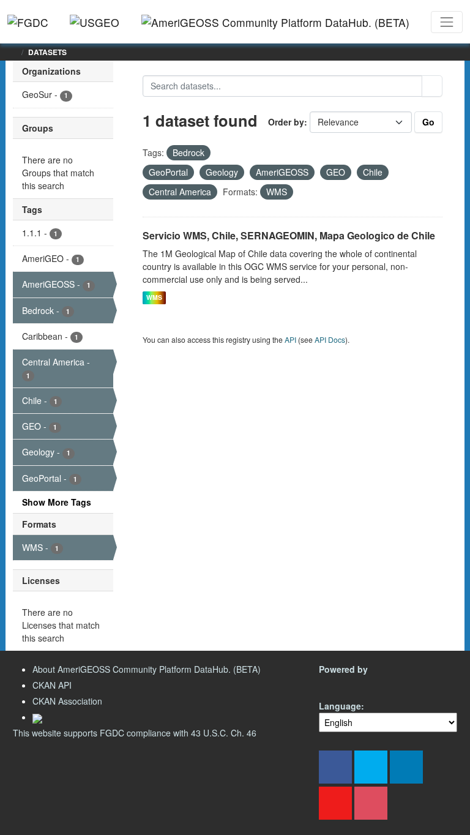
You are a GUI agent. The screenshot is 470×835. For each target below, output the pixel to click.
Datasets (47, 52)
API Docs (330, 339)
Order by (286, 122)
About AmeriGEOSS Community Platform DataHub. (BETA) (146, 669)
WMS (154, 297)
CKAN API (52, 685)
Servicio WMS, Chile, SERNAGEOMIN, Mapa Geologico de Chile (289, 235)
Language (340, 706)
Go (428, 122)
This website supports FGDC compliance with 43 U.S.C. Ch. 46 (134, 733)
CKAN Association (67, 701)
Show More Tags (56, 502)
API (290, 339)
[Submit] (432, 86)
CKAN (339, 683)
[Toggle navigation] (447, 22)
